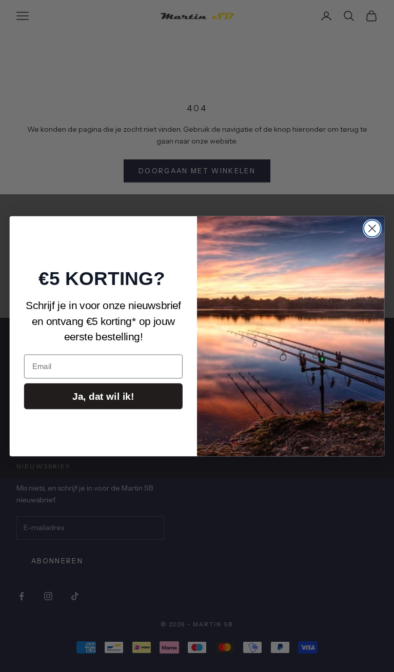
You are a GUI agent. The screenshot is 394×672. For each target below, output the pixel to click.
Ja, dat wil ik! (103, 396)
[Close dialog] (372, 228)
